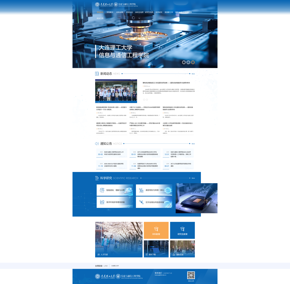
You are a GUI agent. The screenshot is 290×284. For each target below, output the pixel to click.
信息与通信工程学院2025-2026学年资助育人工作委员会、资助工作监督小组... (181, 154)
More (193, 74)
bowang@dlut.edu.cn (160, 275)
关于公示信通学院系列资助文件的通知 (181, 165)
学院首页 (100, 12)
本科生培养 (139, 12)
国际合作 (178, 12)
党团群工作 (169, 12)
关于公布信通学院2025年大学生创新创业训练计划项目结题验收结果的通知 (147, 154)
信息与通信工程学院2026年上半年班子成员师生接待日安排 (114, 153)
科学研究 (159, 12)
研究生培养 (149, 12)
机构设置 (119, 12)
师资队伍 (129, 12)
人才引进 (188, 12)
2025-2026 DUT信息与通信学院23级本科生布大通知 (113, 165)
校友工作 (100, 18)
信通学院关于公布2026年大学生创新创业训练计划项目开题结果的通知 (147, 166)
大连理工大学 (115, 266)
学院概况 (110, 12)
